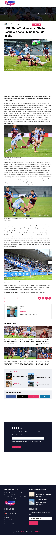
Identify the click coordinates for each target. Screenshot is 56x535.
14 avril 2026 (46, 361)
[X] (43, 298)
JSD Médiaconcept (39, 532)
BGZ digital (23, 532)
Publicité (6, 518)
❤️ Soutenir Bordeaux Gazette (11, 514)
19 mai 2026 (30, 339)
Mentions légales (8, 520)
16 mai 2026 (46, 339)
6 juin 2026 (14, 339)
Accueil (41, 13)
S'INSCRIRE (16, 447)
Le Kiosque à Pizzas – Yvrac (43, 377)
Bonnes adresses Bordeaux (10, 512)
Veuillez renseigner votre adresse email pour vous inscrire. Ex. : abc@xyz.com (27, 441)
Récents (16, 371)
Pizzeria (15, 375)
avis (11, 371)
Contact (6, 516)
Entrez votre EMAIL (17, 435)
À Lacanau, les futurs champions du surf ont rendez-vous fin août (41, 501)
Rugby (14, 298)
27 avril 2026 (14, 361)
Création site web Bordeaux (11, 523)
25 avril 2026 (30, 361)
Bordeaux (8, 298)
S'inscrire (33, 523)
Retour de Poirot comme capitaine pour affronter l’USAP (42, 343)
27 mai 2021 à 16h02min (25, 24)
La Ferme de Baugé (18, 385)
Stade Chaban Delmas (11, 301)
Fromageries (16, 383)
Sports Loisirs (37, 24)
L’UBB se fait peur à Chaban (27, 341)
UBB (20, 301)
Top (7, 371)
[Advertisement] (28, 82)
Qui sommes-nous (8, 521)
